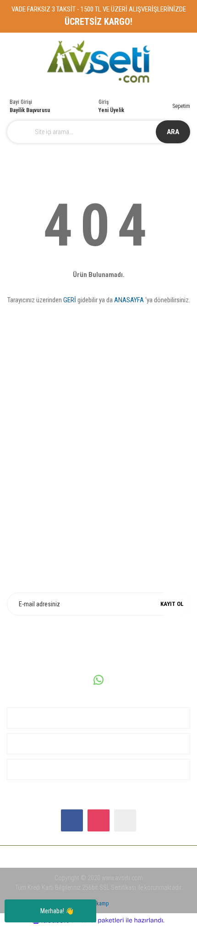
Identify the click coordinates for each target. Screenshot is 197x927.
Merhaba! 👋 (56, 911)
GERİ (69, 300)
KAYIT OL (172, 603)
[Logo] (98, 61)
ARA (173, 132)
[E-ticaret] (97, 920)
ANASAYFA (129, 300)
